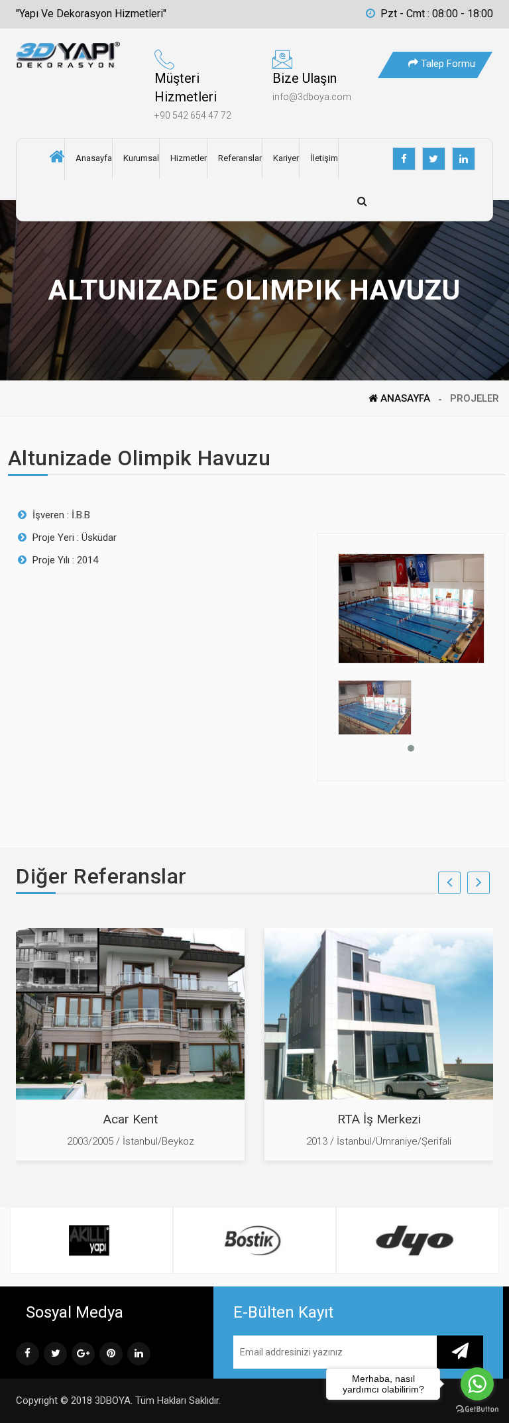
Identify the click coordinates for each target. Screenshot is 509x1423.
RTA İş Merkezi (379, 1119)
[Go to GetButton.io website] (477, 1409)
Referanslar (240, 158)
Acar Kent (130, 1119)
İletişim (324, 158)
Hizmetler (188, 158)
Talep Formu (446, 64)
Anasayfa (94, 158)
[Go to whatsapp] (477, 1383)
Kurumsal (141, 158)
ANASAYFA (404, 398)
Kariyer (286, 158)
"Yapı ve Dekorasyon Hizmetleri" (91, 13)
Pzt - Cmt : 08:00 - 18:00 (436, 13)
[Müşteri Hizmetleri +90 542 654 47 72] (198, 64)
